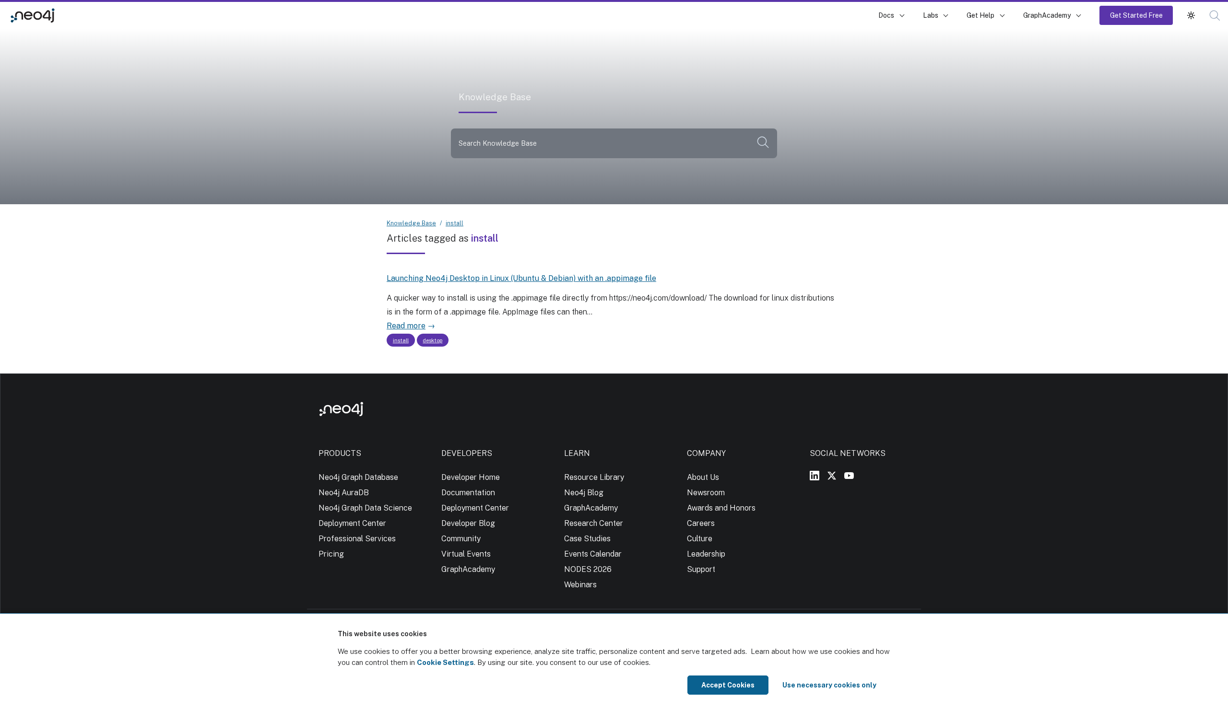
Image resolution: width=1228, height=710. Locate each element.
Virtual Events (466, 554)
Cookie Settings (445, 662)
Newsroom (706, 492)
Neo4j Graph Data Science (365, 507)
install (454, 223)
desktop (432, 340)
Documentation (468, 492)
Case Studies (587, 538)
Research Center (593, 523)
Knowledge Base (95, 15)
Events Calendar (593, 554)
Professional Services (357, 538)
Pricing (331, 554)
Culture (699, 538)
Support (701, 569)
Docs (886, 15)
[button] (1191, 15)
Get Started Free (1136, 15)
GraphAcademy (1047, 15)
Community (461, 538)
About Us (703, 477)
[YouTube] (849, 475)
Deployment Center (352, 523)
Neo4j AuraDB (344, 492)
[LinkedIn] (814, 475)
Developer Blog (468, 523)
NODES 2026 (588, 569)
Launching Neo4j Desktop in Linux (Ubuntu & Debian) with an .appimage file (521, 278)
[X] (832, 475)
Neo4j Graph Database (358, 477)
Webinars (580, 584)
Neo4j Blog (583, 492)
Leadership (706, 554)
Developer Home (470, 477)
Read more (406, 325)
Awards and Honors (721, 507)
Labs (930, 15)
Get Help (980, 15)
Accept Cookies (728, 685)
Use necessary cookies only (829, 685)
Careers (701, 523)
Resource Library (594, 477)
